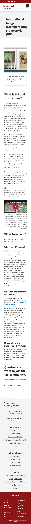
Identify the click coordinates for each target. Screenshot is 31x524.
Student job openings (15, 443)
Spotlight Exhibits (15, 479)
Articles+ (23, 476)
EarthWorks (15, 485)
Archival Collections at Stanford (15, 482)
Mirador (6, 308)
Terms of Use (21, 500)
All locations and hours (14, 418)
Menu (27, 8)
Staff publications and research (15, 440)
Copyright (20, 506)
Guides (15, 488)
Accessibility (20, 516)
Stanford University (10, 1)
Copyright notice (15, 459)
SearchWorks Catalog (12, 476)
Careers (15, 446)
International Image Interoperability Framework (12, 104)
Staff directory (15, 434)
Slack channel (22, 380)
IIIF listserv (12, 380)
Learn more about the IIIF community (14, 167)
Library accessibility (15, 466)
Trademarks (20, 509)
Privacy (19, 503)
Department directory (15, 437)
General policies (15, 456)
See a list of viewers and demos (15, 303)
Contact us (14, 421)
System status (15, 462)
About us (15, 430)
